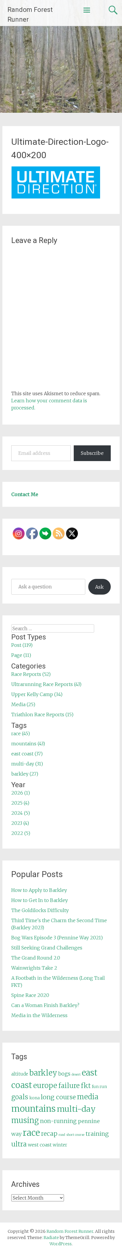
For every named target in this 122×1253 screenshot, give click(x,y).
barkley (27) (24, 774)
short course (75, 1135)
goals (19, 1097)
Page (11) (21, 655)
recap (49, 1134)
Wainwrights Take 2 (34, 968)
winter (60, 1145)
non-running (58, 1121)
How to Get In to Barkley (39, 900)
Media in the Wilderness (39, 1015)
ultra (19, 1144)
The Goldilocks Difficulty (40, 910)
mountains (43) (28, 744)
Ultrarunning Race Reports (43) (46, 684)
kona (34, 1097)
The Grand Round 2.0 (35, 958)
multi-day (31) (27, 764)
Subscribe (92, 453)
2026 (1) (20, 793)
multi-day (76, 1109)
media (87, 1096)
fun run (99, 1086)
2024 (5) (20, 813)
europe (45, 1085)
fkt (86, 1086)
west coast (40, 1145)
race (31, 1132)
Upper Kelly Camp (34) (36, 694)
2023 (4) (20, 823)
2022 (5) (20, 833)
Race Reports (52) (31, 674)
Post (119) (22, 645)
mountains (33, 1108)
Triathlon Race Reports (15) (42, 714)
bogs (64, 1074)
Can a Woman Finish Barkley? (45, 1005)
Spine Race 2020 (30, 995)
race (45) (20, 733)
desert (76, 1074)
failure (69, 1086)
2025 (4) (20, 803)
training (97, 1133)
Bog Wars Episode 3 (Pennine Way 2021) (57, 938)
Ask (99, 587)
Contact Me (24, 494)
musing (25, 1120)
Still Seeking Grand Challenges (46, 948)
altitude (19, 1074)
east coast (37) (27, 754)
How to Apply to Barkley (39, 890)
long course (58, 1097)
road (62, 1135)
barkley (43, 1073)
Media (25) (23, 704)
